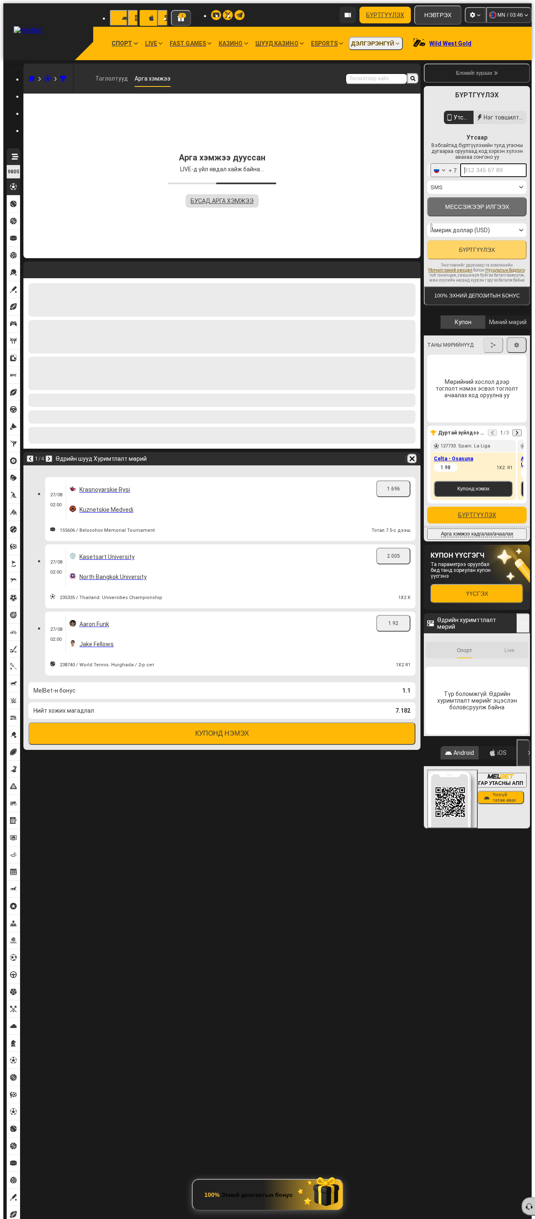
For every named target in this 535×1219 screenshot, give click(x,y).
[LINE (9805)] (32, 78)
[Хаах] (523, 1090)
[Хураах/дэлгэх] (523, 680)
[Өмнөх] (30, 268)
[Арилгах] (412, 268)
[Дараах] (51, 268)
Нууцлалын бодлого (505, 310)
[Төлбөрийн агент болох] (347, 15)
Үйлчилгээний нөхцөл (450, 310)
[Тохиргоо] (475, 15)
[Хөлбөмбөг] (48, 78)
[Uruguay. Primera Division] (63, 78)
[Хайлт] (413, 78)
